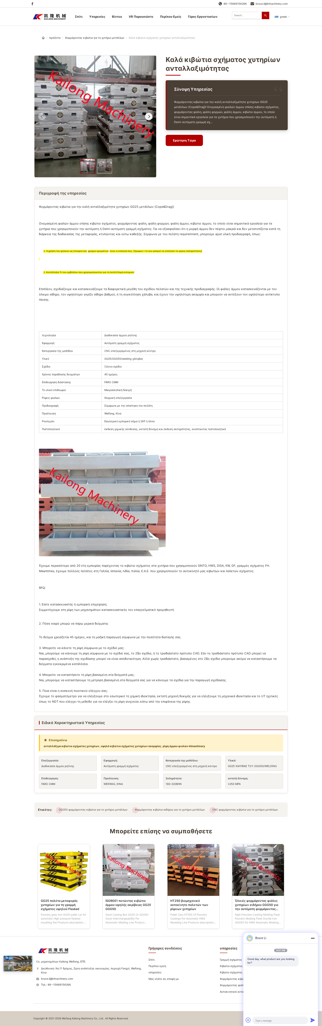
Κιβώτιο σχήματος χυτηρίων (237, 972)
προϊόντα (55, 37)
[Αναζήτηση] (265, 15)
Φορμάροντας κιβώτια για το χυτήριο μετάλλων (94, 37)
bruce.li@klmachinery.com (272, 3)
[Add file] (248, 1020)
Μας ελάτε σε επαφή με (164, 978)
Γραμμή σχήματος (231, 959)
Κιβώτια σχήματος (231, 966)
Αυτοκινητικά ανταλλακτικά (237, 991)
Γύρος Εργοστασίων (202, 16)
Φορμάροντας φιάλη (232, 985)
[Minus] (312, 938)
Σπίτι (79, 16)
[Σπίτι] (43, 37)
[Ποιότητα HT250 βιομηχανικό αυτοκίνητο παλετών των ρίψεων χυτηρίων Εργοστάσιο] (193, 870)
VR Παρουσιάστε (141, 16)
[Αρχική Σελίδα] (51, 16)
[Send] (313, 1020)
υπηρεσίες (97, 16)
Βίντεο (117, 16)
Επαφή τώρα (64, 922)
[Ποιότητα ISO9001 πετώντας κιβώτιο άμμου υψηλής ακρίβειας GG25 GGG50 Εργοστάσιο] (128, 870)
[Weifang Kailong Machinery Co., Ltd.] (54, 954)
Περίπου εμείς (157, 966)
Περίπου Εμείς (170, 16)
